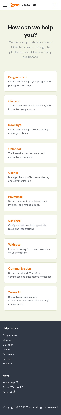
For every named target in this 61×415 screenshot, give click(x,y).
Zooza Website (11, 387)
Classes (7, 339)
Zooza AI (7, 363)
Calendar (8, 344)
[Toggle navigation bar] (5, 5)
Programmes (10, 335)
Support (7, 392)
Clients (6, 349)
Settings (7, 358)
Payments (8, 354)
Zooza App (9, 382)
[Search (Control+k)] (55, 5)
